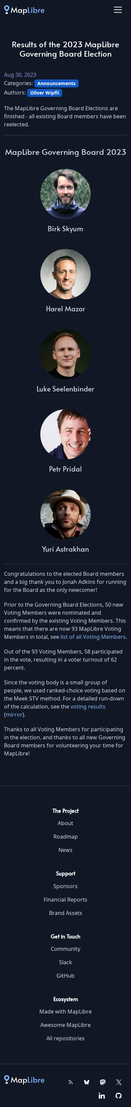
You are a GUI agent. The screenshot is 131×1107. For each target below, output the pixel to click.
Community (65, 948)
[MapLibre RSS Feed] (70, 1081)
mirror (14, 714)
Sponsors (65, 886)
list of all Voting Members (93, 636)
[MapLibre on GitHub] (118, 1095)
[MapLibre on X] (119, 1081)
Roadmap (65, 836)
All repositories (65, 1038)
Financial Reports (65, 899)
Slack (65, 962)
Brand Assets (65, 913)
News (65, 850)
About (65, 823)
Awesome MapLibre (65, 1025)
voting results (88, 706)
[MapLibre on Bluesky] (87, 1081)
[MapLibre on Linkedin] (101, 1095)
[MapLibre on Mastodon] (103, 1081)
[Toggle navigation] (118, 9)
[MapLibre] (24, 10)
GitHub (65, 975)
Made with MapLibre (65, 1011)
